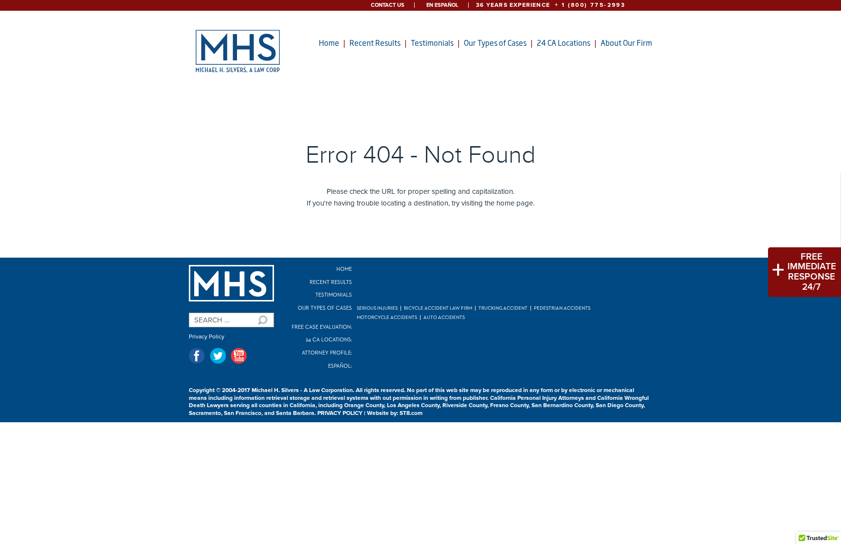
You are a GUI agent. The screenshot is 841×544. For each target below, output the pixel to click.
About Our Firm (626, 42)
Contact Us (387, 5)
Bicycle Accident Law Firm (438, 308)
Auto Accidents (444, 317)
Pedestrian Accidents (562, 308)
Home (329, 42)
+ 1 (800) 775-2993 (590, 5)
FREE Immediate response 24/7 (811, 272)
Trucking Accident (503, 308)
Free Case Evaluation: (322, 327)
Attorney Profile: (327, 353)
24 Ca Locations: (329, 339)
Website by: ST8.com (394, 413)
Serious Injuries (377, 308)
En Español (442, 5)
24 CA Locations (563, 42)
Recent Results (375, 42)
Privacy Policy (206, 336)
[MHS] (231, 283)
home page (514, 203)
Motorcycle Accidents (387, 317)
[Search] (262, 320)
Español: (340, 366)
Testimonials (432, 42)
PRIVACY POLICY (340, 413)
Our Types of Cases (495, 42)
